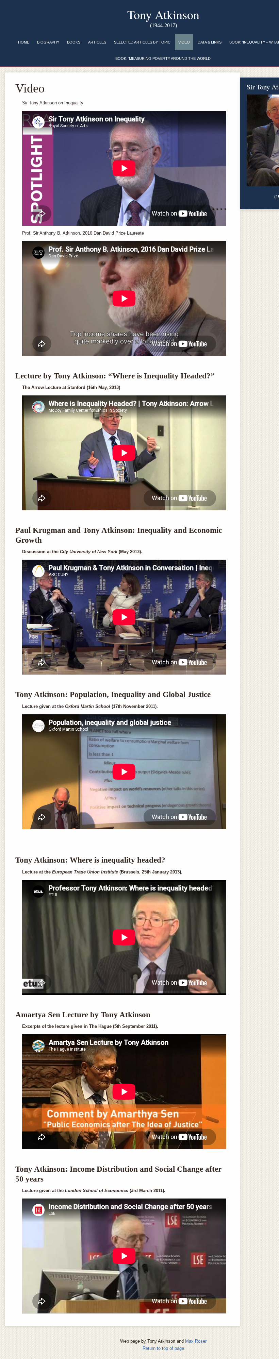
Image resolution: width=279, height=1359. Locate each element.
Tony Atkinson (163, 14)
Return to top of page (163, 1348)
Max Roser (196, 1341)
